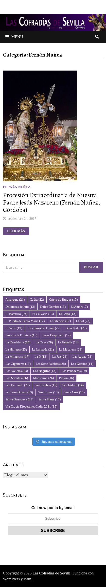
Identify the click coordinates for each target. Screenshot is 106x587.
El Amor (79, 306)
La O (41, 356)
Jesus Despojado (56, 335)
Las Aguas (82, 356)
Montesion (43, 378)
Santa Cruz (74, 392)
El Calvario (43, 314)
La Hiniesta (16, 349)
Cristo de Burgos (63, 299)
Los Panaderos (74, 371)
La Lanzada (43, 349)
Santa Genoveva (19, 399)
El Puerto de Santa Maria (25, 321)
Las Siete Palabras (51, 364)
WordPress (11, 579)
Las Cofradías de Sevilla (52, 573)
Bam (27, 579)
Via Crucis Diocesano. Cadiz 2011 (31, 406)
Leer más (18, 231)
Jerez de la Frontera (21, 335)
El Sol (83, 321)
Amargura (15, 299)
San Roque (48, 392)
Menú (17, 37)
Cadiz (37, 299)
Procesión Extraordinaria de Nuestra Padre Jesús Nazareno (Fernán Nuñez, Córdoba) (51, 202)
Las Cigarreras (18, 364)
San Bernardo (17, 385)
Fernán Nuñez (16, 187)
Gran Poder (76, 328)
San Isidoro (73, 385)
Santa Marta (49, 399)
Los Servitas (16, 378)
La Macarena (70, 349)
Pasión (66, 378)
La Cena (44, 342)
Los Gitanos (82, 364)
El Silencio (60, 321)
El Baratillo (16, 314)
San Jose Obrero (19, 392)
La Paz (59, 356)
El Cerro (67, 314)
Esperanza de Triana (43, 328)
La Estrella (68, 342)
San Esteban (46, 385)
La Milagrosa (17, 356)
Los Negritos (44, 371)
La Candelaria (17, 342)
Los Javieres (16, 371)
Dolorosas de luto (20, 306)
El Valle (13, 328)
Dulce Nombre (53, 306)
